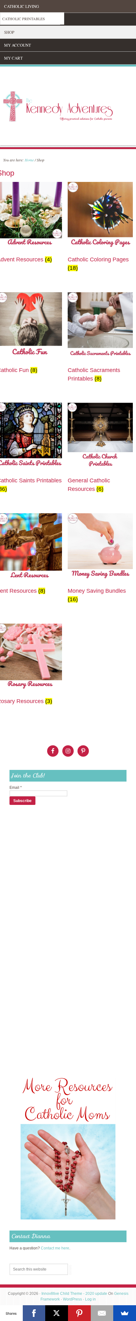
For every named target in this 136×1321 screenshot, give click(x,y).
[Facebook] (34, 1313)
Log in (90, 1299)
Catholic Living (21, 6)
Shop (9, 32)
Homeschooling (21, 19)
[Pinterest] (79, 1313)
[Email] (102, 1313)
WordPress (72, 1299)
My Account (17, 45)
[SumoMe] (124, 1313)
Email (15, 787)
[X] (56, 1313)
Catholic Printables (23, 18)
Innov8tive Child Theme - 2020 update (74, 1293)
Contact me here (55, 1248)
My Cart (13, 58)
